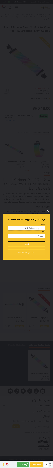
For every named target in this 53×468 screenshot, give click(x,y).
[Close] (47, 210)
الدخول (26, 244)
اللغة (43, 232)
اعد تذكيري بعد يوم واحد (26, 252)
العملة (43, 224)
